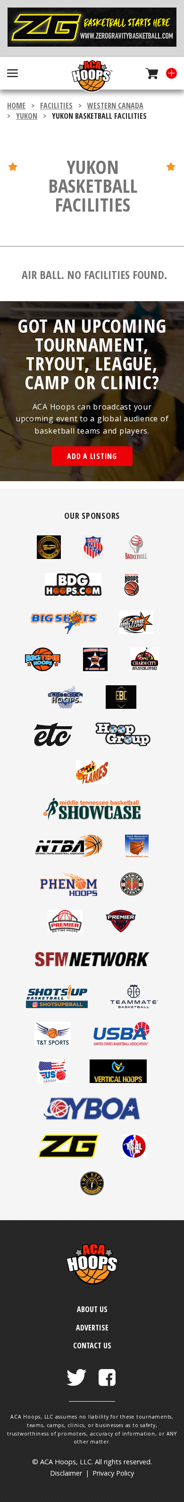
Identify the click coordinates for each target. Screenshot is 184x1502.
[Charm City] (144, 668)
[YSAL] (134, 1155)
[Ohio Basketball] (137, 855)
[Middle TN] (91, 818)
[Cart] (148, 73)
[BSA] (95, 668)
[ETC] (53, 743)
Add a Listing (92, 456)
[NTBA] (69, 855)
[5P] (48, 556)
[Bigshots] (63, 631)
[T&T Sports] (52, 1042)
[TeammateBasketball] (134, 1005)
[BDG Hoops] (73, 593)
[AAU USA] (93, 556)
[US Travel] (52, 1080)
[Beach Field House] (132, 593)
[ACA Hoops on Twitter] (76, 1372)
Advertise (92, 1327)
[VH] (118, 1080)
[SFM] (92, 968)
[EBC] (121, 705)
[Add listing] (168, 73)
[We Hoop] (92, 1192)
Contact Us (92, 1345)
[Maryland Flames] (92, 780)
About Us (92, 1309)
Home (16, 105)
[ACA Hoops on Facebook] (107, 1372)
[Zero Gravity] (92, 28)
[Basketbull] (136, 556)
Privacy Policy (113, 1473)
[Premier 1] (132, 893)
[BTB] (136, 631)
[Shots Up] (57, 1005)
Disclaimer (66, 1473)
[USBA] (121, 1042)
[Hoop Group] (123, 743)
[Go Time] (65, 930)
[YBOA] (92, 1117)
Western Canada (115, 105)
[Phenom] (69, 893)
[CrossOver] (65, 705)
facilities (56, 105)
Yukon (26, 116)
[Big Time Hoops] (43, 668)
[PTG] (121, 930)
